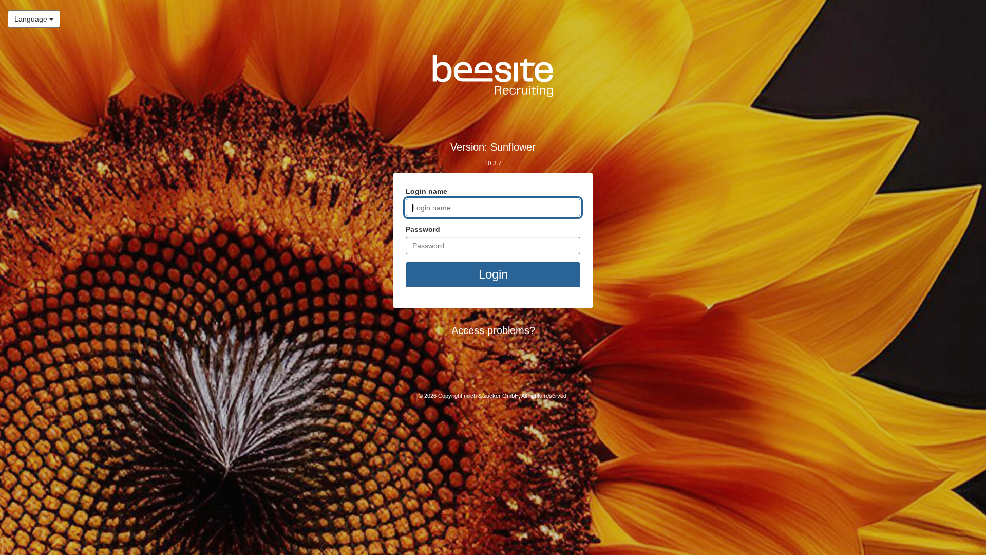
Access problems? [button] (493, 330)
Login (493, 274)
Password (423, 229)
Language (28, 18)
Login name (426, 191)
